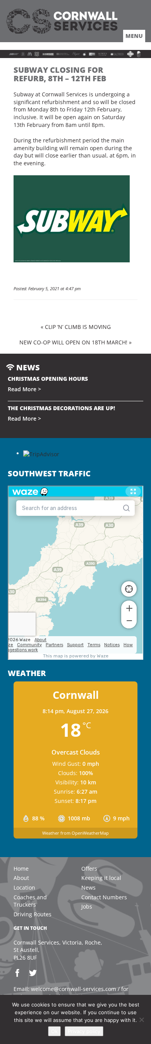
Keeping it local (101, 877)
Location (24, 887)
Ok (54, 1031)
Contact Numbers (104, 897)
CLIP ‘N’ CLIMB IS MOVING (78, 326)
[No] (141, 1019)
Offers (89, 868)
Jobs (86, 906)
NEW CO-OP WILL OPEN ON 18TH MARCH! (73, 342)
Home (21, 868)
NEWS (27, 367)
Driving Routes (32, 914)
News (88, 887)
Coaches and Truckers (30, 901)
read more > (24, 389)
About (21, 877)
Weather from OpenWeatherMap (75, 833)
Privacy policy (84, 1031)
